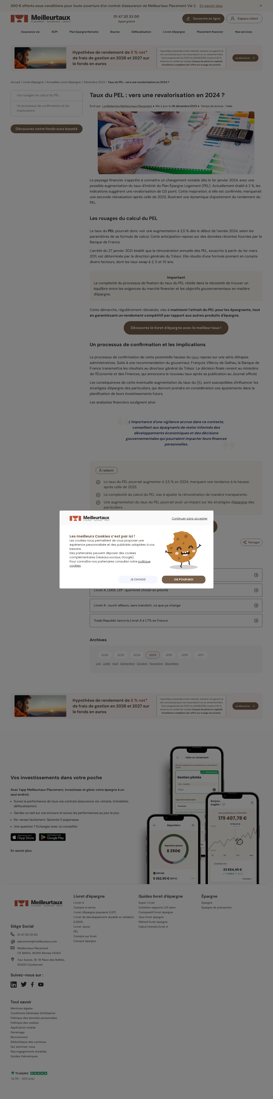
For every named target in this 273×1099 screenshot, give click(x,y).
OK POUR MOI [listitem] (183, 579)
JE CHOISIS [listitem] (138, 579)
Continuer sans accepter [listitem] (187, 522)
